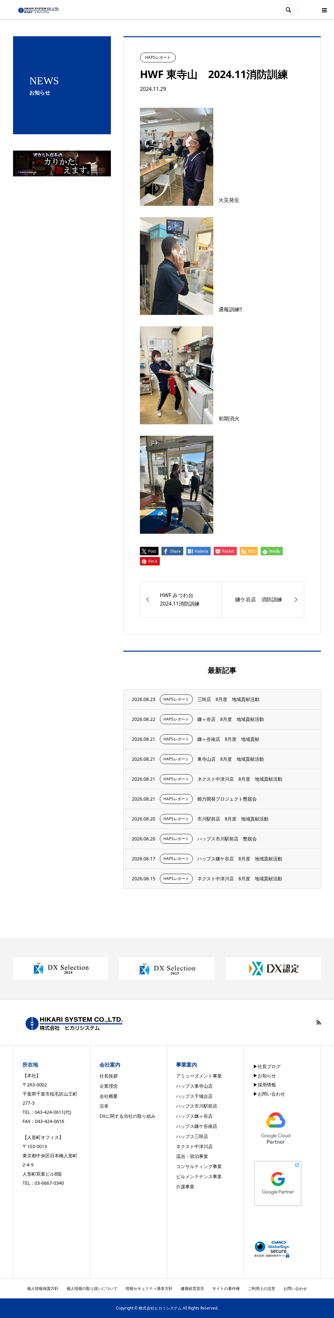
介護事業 (185, 1186)
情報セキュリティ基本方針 (149, 1288)
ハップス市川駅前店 (196, 1106)
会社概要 (108, 1096)
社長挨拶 (108, 1076)
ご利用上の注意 (261, 1288)
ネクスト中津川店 (194, 1146)
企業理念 (108, 1086)
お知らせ (267, 1075)
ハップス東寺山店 (194, 1086)
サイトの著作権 (226, 1288)
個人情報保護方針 (42, 1288)
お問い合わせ (271, 1094)
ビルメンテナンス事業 (199, 1176)
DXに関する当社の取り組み (127, 1116)
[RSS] (318, 1022)
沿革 (104, 1106)
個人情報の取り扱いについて (92, 1288)
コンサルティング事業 (199, 1166)
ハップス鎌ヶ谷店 (194, 1116)
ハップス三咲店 (192, 1136)
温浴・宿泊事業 (192, 1156)
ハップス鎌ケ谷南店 (196, 1126)
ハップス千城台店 (194, 1096)
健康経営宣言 (192, 1288)
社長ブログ (269, 1066)
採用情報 (267, 1085)
